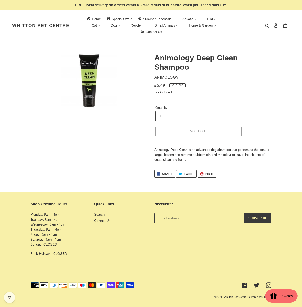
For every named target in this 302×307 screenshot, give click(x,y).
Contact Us (102, 221)
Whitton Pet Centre (40, 25)
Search (99, 214)
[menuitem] (93, 19)
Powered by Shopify (259, 297)
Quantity (161, 107)
